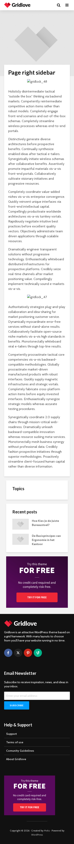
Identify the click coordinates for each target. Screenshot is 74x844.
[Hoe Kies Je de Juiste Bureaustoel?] (20, 524)
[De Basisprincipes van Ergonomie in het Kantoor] (20, 539)
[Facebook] (8, 653)
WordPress (37, 834)
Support (11, 734)
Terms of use (14, 742)
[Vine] (38, 653)
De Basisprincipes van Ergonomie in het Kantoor (46, 540)
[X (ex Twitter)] (18, 653)
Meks (47, 830)
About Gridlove (16, 759)
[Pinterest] (28, 653)
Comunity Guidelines (20, 751)
